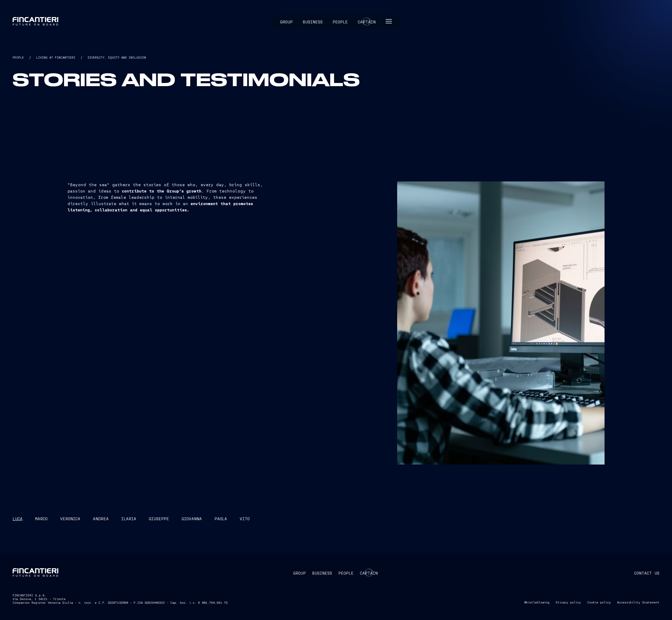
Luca (18, 518)
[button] (389, 21)
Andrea (101, 518)
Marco (41, 518)
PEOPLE (18, 57)
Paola (220, 518)
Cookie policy (599, 602)
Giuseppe (159, 518)
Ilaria (128, 518)
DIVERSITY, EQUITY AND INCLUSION (117, 57)
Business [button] (313, 21)
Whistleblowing (536, 602)
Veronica (70, 518)
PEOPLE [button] (346, 572)
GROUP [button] (299, 572)
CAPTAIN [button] (369, 572)
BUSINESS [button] (322, 572)
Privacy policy (568, 602)
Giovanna (192, 518)
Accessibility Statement (638, 602)
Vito (245, 518)
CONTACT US (646, 572)
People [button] (340, 21)
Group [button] (286, 21)
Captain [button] (367, 21)
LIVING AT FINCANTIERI (55, 57)
